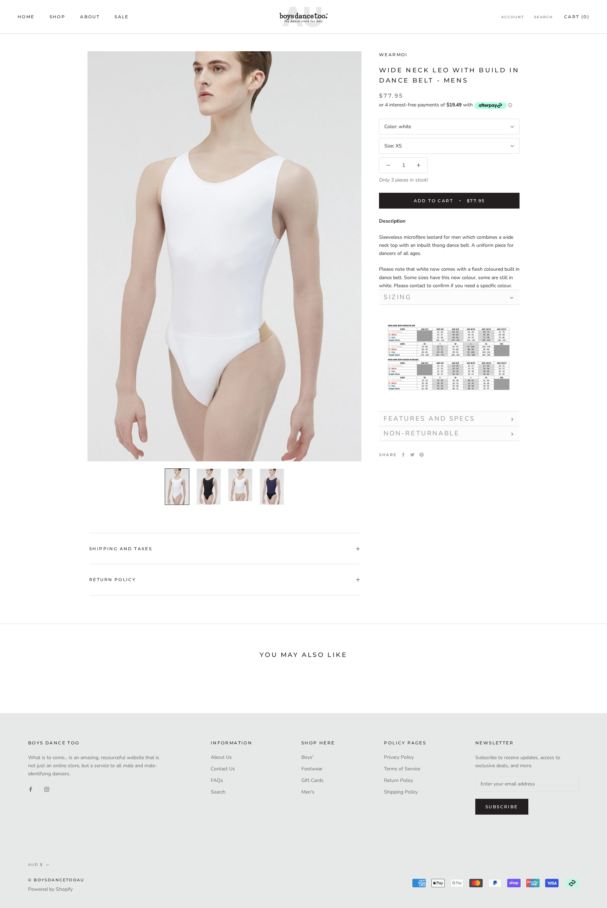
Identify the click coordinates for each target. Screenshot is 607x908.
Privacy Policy (399, 757)
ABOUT (90, 16)
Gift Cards (312, 780)
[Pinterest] (421, 455)
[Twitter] (412, 455)
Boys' (307, 757)
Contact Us (223, 768)
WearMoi (393, 54)
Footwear (311, 768)
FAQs (217, 780)
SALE (122, 16)
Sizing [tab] (398, 297)
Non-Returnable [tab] (421, 433)
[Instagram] (46, 789)
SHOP (58, 16)
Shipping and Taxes (120, 548)
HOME (26, 16)
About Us (221, 757)
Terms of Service (402, 768)
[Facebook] (403, 455)
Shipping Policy (401, 792)
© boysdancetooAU (56, 879)
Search (543, 17)
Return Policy (112, 579)
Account (512, 17)
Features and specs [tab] (429, 418)
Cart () (576, 16)
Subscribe (501, 806)
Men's (307, 792)
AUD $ (35, 864)
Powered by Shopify (50, 889)
